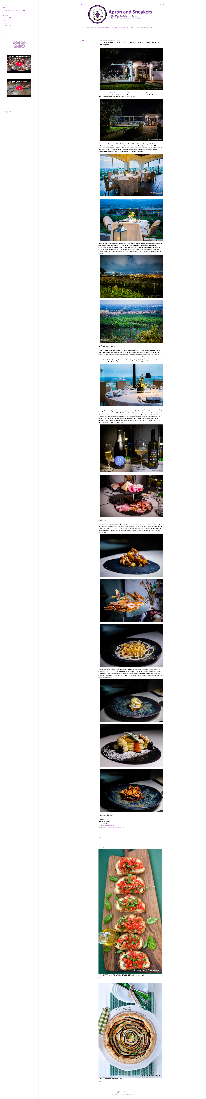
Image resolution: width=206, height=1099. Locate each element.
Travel (99, 27)
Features (5, 23)
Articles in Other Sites (9, 18)
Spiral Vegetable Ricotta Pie (110, 1079)
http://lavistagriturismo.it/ (108, 825)
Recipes (93, 27)
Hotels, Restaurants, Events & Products (115, 27)
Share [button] (82, 40)
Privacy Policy (7, 25)
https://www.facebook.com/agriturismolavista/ (113, 827)
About (88, 27)
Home (5, 5)
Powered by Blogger (123, 1091)
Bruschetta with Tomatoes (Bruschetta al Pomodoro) (121, 975)
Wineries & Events (134, 27)
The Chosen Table (146, 27)
